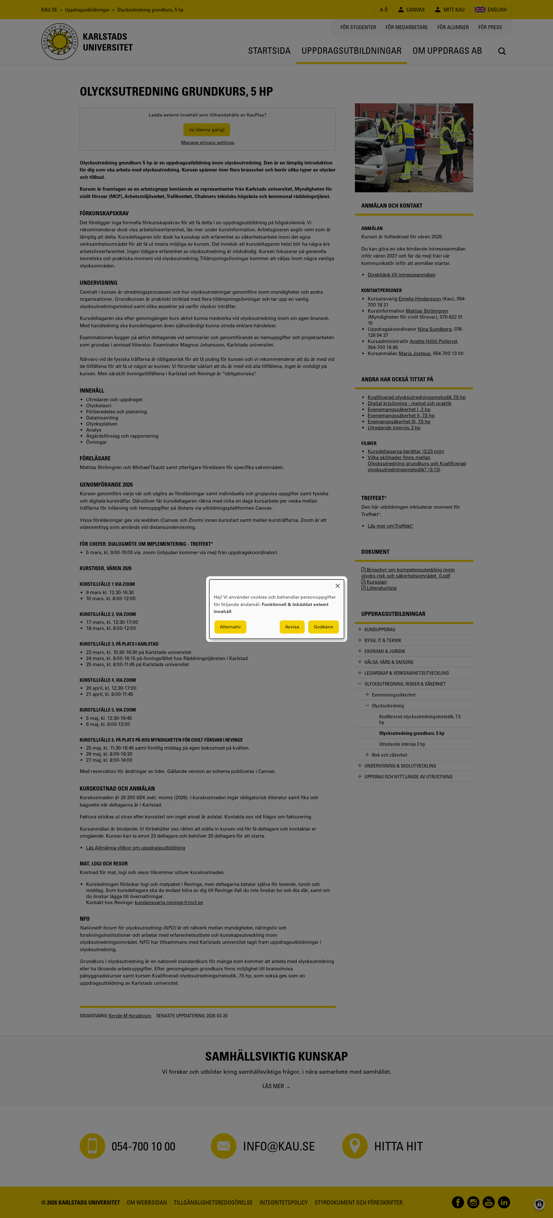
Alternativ (230, 627)
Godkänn (323, 627)
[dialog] (276, 609)
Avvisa (292, 627)
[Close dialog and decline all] (337, 583)
